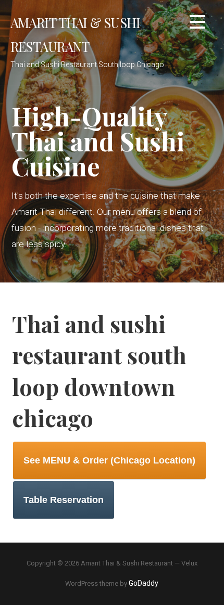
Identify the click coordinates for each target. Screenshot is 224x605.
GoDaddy (143, 583)
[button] (197, 23)
